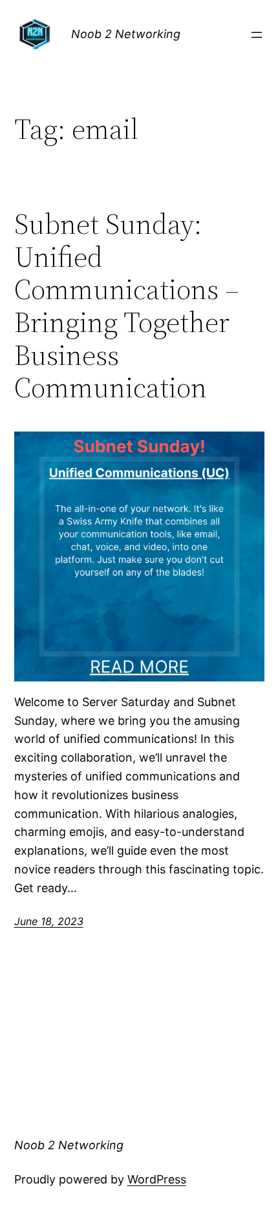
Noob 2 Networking (125, 34)
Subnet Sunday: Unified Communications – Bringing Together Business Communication (126, 306)
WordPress (156, 1179)
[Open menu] (256, 35)
